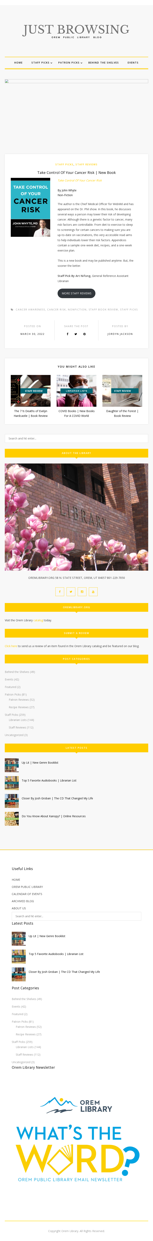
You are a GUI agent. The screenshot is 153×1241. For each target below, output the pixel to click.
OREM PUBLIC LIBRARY (27, 887)
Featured (10, 687)
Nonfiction (77, 309)
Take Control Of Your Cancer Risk (80, 180)
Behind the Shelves (103, 62)
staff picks (129, 309)
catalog (38, 620)
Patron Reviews (19, 699)
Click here (11, 646)
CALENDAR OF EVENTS (27, 894)
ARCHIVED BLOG (23, 901)
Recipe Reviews (19, 707)
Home (18, 62)
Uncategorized (14, 735)
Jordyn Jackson (120, 334)
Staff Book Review (103, 309)
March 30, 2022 (33, 334)
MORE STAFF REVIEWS (76, 293)
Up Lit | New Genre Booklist (40, 762)
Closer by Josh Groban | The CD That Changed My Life (57, 798)
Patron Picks (69, 62)
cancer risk (56, 309)
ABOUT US (19, 908)
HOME (16, 880)
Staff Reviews (87, 164)
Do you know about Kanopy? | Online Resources (54, 816)
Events (133, 62)
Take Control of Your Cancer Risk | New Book (76, 172)
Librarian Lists (18, 720)
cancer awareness (30, 309)
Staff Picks (40, 62)
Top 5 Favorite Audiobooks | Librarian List (49, 780)
